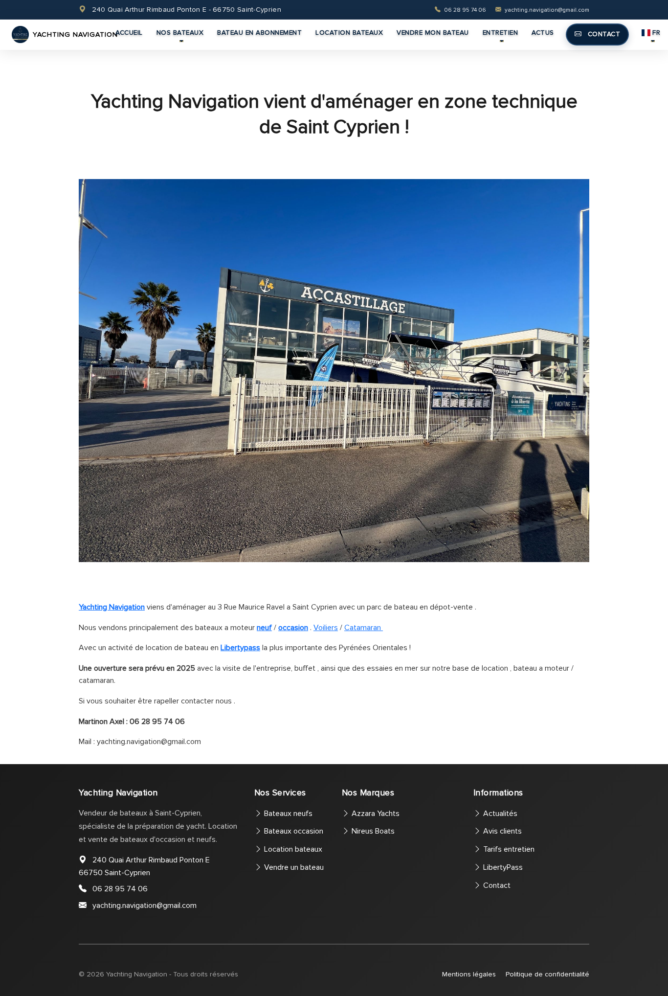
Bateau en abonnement (259, 32)
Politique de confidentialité (547, 974)
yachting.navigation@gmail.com (546, 10)
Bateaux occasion (292, 831)
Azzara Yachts (375, 813)
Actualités (499, 813)
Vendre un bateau (293, 867)
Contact (602, 34)
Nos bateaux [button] (180, 32)
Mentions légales (469, 974)
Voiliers (325, 628)
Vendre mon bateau (433, 32)
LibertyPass (502, 867)
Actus (543, 32)
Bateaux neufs (287, 813)
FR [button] (656, 32)
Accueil (129, 32)
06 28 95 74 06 (465, 10)
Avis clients (501, 831)
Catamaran (363, 628)
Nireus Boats (372, 831)
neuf (264, 628)
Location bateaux (349, 32)
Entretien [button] (500, 32)
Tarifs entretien (507, 849)
